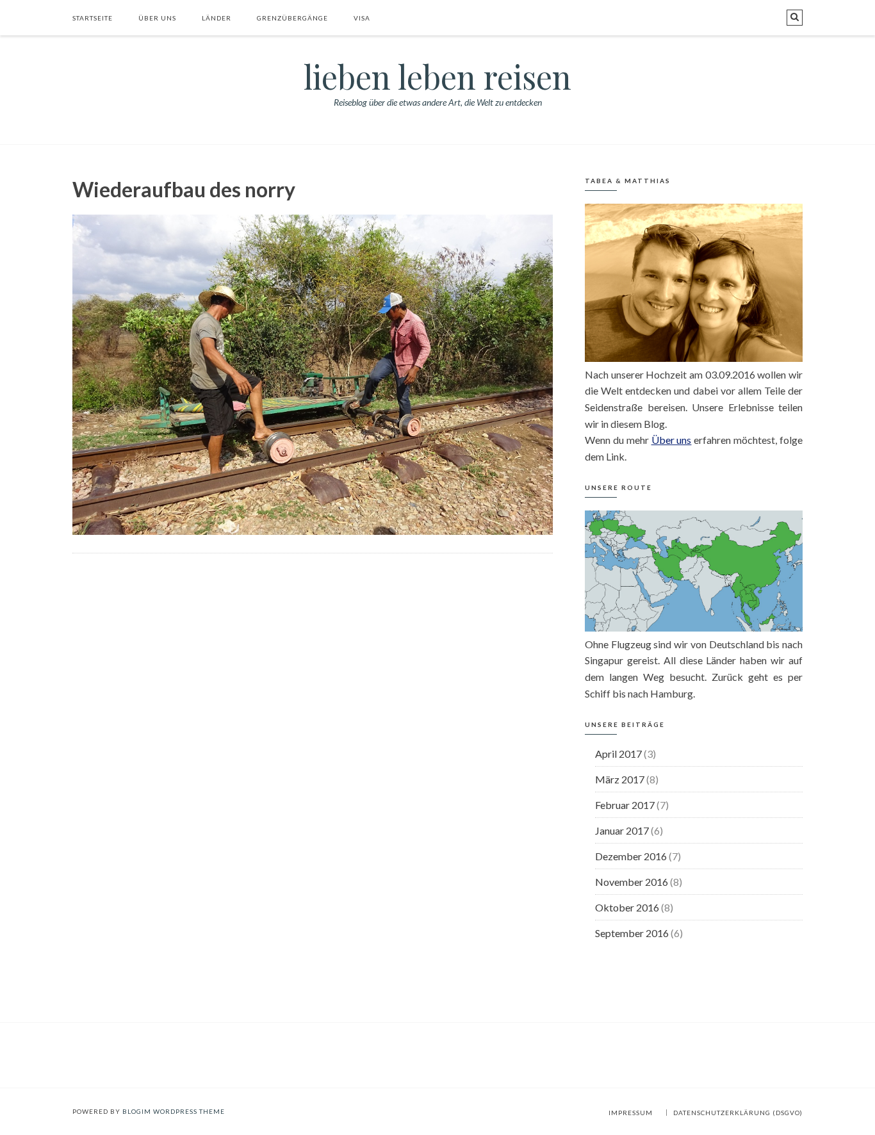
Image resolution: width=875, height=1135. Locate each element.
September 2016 (632, 933)
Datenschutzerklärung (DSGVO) (738, 1112)
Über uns (157, 18)
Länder (216, 18)
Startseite (92, 18)
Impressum (631, 1112)
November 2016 (631, 882)
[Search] (795, 18)
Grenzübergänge (292, 18)
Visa (362, 18)
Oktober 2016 (627, 907)
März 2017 (619, 779)
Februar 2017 (625, 805)
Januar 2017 (622, 830)
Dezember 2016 (631, 856)
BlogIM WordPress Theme (173, 1111)
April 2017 (618, 753)
